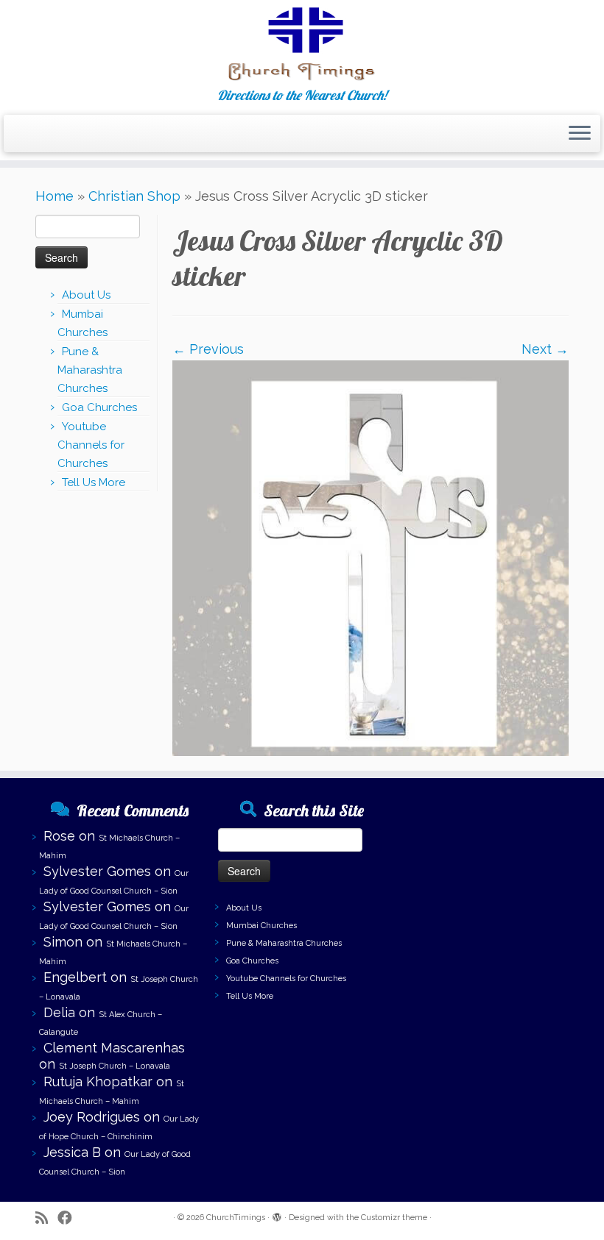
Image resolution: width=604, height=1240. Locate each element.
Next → (545, 349)
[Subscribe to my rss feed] (46, 1218)
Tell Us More (93, 482)
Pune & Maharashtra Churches (89, 370)
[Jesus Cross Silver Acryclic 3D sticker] (370, 556)
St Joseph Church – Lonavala (114, 1066)
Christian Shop (134, 196)
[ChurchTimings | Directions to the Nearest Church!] (302, 44)
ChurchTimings (235, 1217)
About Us (86, 295)
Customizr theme (394, 1217)
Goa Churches (99, 407)
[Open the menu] (580, 134)
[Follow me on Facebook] (69, 1218)
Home (54, 196)
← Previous (208, 349)
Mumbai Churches (261, 925)
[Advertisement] (485, 866)
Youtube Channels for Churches (90, 445)
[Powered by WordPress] (277, 1215)
